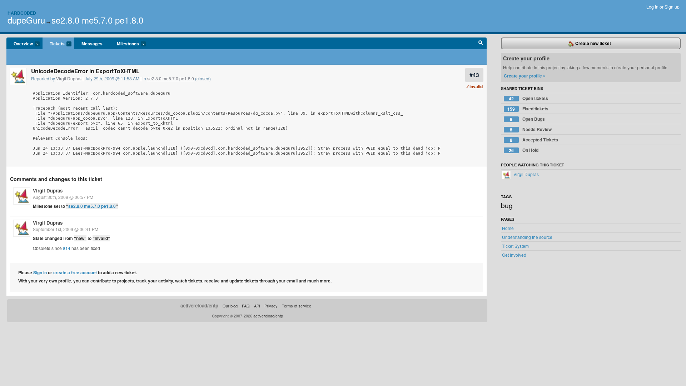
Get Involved (514, 255)
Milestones (124, 43)
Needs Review (531, 129)
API (257, 306)
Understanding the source (527, 237)
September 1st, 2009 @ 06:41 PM (65, 229)
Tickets (54, 43)
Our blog (230, 306)
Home (508, 228)
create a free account (75, 272)
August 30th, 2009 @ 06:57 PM (63, 197)
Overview (19, 43)
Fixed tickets (527, 108)
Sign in (40, 272)
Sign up (672, 7)
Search (481, 43)
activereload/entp (199, 305)
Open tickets (528, 98)
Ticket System (515, 246)
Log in (652, 7)
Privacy (271, 306)
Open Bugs (527, 119)
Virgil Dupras (68, 78)
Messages (92, 43)
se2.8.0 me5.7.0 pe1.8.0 (97, 20)
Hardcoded (22, 13)
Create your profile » (525, 75)
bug (507, 205)
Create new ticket (592, 43)
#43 (474, 75)
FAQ (246, 306)
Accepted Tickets (534, 139)
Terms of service (296, 306)
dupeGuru (26, 20)
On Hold (523, 150)
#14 (66, 248)
